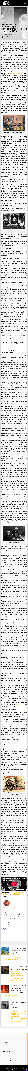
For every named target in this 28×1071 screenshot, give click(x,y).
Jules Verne (20, 704)
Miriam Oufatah (9, 908)
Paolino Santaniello (17, 971)
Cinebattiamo (5, 24)
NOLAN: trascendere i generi (18, 976)
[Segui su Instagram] (7, 1060)
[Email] (4, 929)
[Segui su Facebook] (4, 1060)
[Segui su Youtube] (10, 1060)
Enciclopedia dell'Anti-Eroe (17, 975)
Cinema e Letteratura (17, 1011)
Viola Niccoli (7, 995)
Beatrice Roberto (16, 1010)
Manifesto (5, 1042)
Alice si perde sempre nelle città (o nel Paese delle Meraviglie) (19, 1005)
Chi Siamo (5, 1045)
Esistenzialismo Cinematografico (19, 1013)
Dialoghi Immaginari (13, 24)
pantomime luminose (17, 74)
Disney (24, 1011)
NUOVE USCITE (12, 961)
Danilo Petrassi (8, 957)
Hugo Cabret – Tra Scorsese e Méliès (12, 893)
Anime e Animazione (8, 959)
